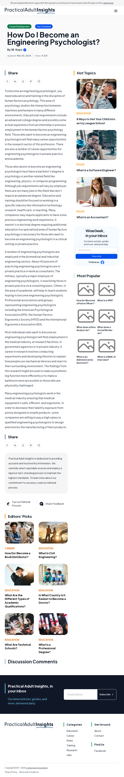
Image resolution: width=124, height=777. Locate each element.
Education (46, 548)
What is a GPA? (105, 300)
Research (72, 750)
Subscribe (96, 256)
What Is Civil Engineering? (48, 555)
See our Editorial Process (21, 503)
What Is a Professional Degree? (47, 648)
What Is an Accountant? (92, 217)
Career (10, 548)
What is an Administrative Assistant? (85, 359)
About (97, 730)
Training (71, 745)
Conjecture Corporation (37, 768)
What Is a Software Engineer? (96, 170)
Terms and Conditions (29, 772)
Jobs (69, 755)
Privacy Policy (11, 772)
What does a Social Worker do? (105, 330)
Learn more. (108, 3)
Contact (99, 735)
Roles (81, 164)
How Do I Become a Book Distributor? (17, 555)
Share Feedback (54, 503)
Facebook (100, 750)
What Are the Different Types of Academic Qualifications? (17, 600)
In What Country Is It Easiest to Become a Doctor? (52, 598)
